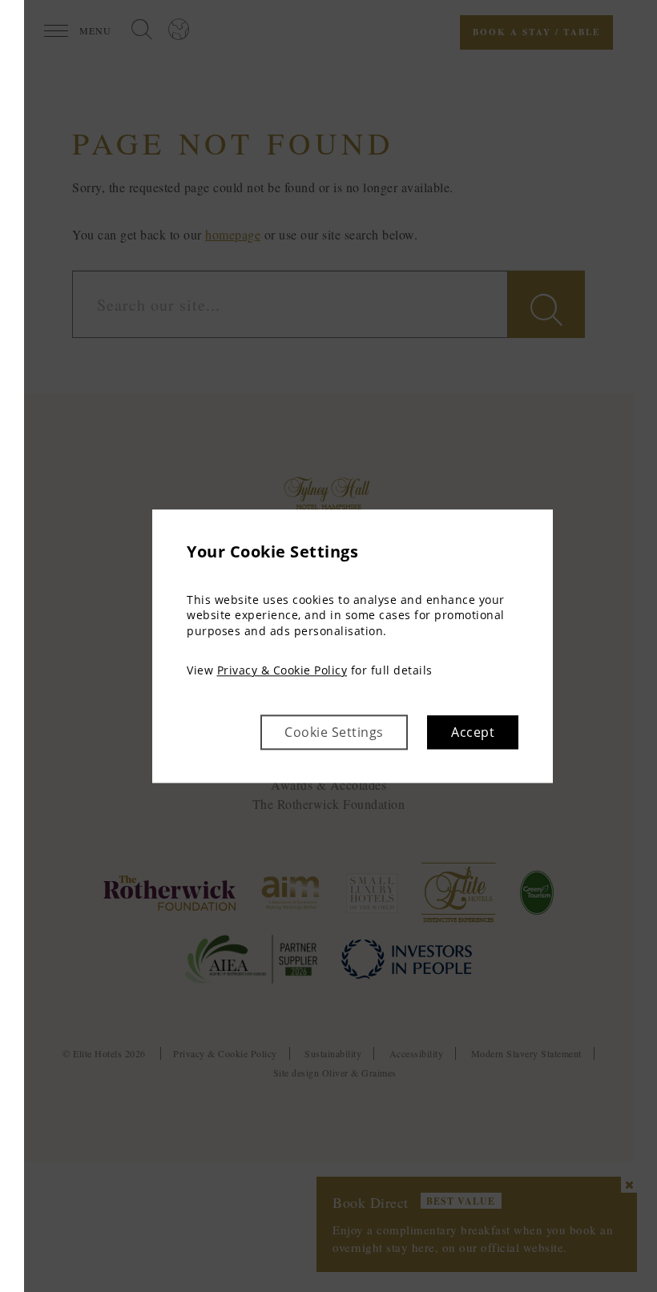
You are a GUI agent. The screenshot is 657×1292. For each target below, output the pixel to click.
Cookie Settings (334, 732)
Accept (472, 732)
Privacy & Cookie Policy (282, 670)
